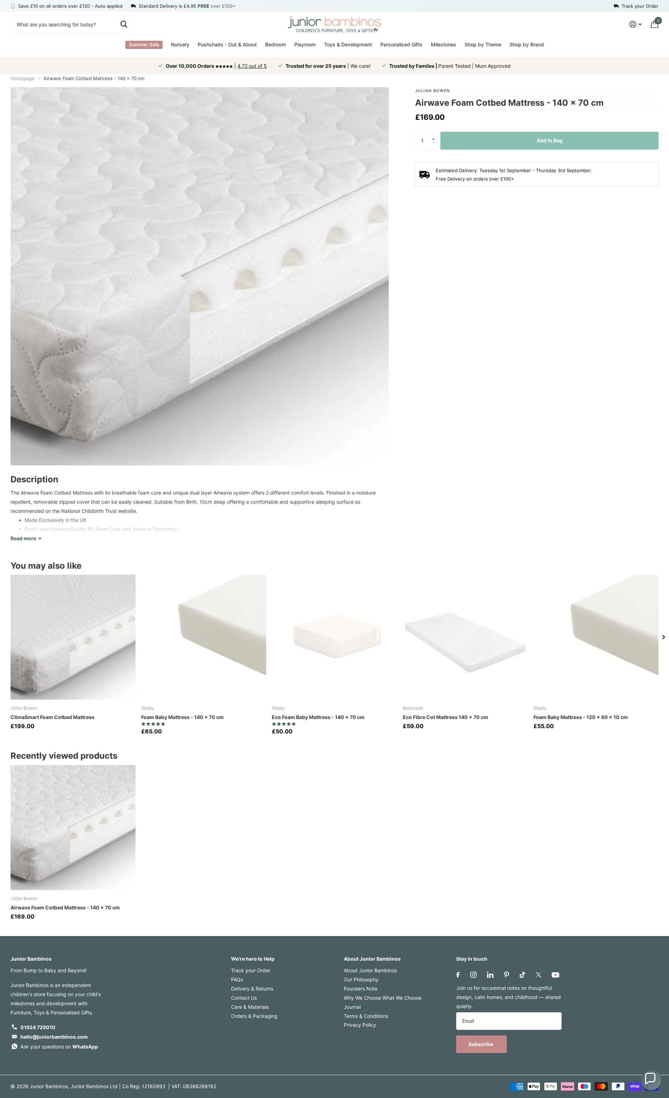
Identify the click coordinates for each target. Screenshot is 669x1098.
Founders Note (361, 989)
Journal (352, 1007)
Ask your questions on (59, 1047)
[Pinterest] (506, 975)
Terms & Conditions (366, 1016)
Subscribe (481, 1044)
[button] (435, 134)
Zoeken (123, 24)
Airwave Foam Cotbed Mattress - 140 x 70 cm (65, 907)
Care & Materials (250, 1007)
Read (23, 538)
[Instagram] (473, 975)
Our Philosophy (361, 979)
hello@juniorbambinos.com (54, 1037)
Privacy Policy (360, 1025)
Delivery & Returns (252, 989)
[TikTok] (522, 975)
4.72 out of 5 (252, 66)
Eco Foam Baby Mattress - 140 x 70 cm (318, 717)
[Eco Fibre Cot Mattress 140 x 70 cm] (465, 637)
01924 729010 (37, 1027)
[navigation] (663, 637)
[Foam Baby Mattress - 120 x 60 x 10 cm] (595, 637)
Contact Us (244, 998)
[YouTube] (555, 975)
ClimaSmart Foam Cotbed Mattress (52, 717)
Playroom (305, 44)
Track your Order (250, 970)
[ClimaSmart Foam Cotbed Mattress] (73, 637)
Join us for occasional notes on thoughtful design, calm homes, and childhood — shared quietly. (508, 997)
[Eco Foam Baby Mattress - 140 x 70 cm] (334, 637)
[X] (538, 974)
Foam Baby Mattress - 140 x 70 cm (182, 717)
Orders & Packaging (254, 1016)
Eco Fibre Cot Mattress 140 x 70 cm (445, 717)
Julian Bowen (432, 90)
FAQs (237, 979)
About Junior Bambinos (372, 959)
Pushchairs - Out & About (227, 44)
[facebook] (458, 975)
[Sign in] (635, 24)
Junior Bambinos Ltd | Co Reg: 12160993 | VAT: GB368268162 (143, 1086)
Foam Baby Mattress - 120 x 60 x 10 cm (580, 717)
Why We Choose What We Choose (382, 998)
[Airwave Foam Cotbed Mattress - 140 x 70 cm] (73, 827)
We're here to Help (253, 959)
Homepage (22, 78)
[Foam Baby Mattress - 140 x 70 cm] (203, 637)
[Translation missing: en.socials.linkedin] (490, 975)
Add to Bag (550, 140)
